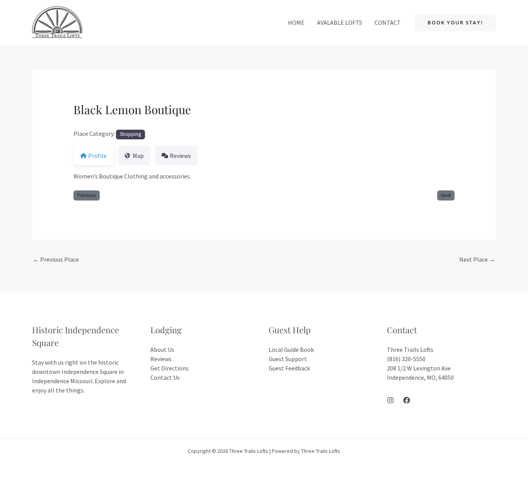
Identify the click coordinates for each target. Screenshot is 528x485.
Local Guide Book (291, 349)
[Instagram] (390, 400)
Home (296, 22)
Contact (388, 22)
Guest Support (288, 359)
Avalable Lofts (339, 22)
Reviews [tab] (180, 155)
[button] (455, 23)
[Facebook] (406, 400)
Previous (86, 195)
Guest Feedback (289, 368)
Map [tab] (138, 155)
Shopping (130, 134)
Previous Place (56, 259)
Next (446, 195)
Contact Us (165, 377)
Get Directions (169, 368)
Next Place (477, 259)
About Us (162, 349)
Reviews (161, 359)
